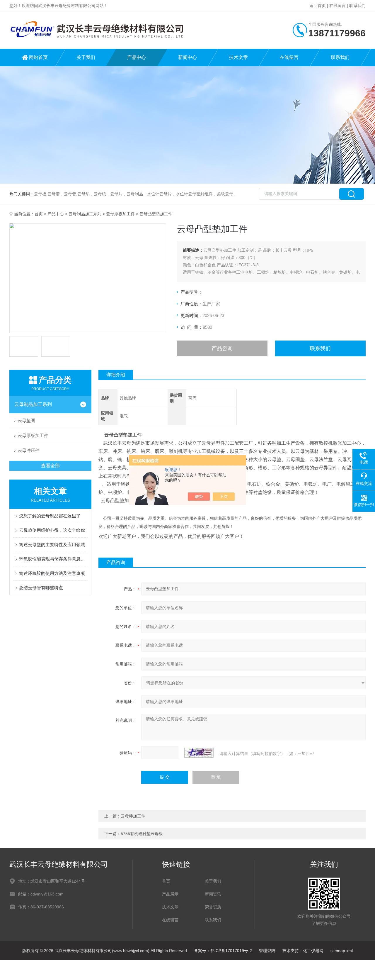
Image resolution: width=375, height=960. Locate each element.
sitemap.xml (341, 950)
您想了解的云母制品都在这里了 (50, 515)
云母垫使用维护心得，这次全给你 (52, 530)
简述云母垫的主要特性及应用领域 (52, 544)
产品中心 (136, 57)
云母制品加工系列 (85, 213)
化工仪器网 (313, 950)
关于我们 (85, 57)
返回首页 (317, 5)
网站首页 (38, 57)
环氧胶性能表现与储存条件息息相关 (53, 558)
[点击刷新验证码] (199, 753)
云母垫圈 (26, 420)
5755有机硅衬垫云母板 (142, 833)
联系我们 (357, 5)
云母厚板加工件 (120, 213)
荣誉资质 (213, 907)
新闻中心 (187, 57)
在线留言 (337, 5)
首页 (39, 213)
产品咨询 (222, 348)
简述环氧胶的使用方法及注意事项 (52, 573)
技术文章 (238, 57)
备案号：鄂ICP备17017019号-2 (223, 950)
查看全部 (50, 465)
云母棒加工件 (133, 816)
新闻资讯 (213, 894)
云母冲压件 (29, 450)
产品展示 (170, 894)
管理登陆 (267, 950)
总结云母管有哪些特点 (41, 587)
